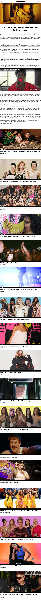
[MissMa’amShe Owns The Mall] (20, 470)
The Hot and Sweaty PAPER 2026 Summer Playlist (14, 319)
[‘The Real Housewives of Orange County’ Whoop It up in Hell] (20, 526)
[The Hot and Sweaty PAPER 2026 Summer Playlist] (20, 307)
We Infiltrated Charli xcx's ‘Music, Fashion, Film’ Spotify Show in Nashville (18, 290)
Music (2, 287)
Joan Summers (3, 540)
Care (20, 25)
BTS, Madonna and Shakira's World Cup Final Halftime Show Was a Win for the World (19, 511)
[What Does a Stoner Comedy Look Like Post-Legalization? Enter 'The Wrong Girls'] (20, 139)
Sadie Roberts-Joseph (13, 60)
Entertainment (3, 149)
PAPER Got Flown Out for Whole (9, 263)
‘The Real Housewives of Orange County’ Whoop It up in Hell (17, 539)
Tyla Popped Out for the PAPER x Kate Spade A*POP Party (17, 346)
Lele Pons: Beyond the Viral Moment (10, 372)
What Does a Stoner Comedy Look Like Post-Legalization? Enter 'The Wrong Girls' (20, 152)
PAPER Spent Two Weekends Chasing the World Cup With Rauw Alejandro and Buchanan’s (18, 595)
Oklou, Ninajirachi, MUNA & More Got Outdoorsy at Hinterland (18, 181)
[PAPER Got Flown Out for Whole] (20, 250)
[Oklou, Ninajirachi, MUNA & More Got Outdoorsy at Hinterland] (20, 169)
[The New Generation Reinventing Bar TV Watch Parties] (20, 195)
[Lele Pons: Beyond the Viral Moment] (20, 360)
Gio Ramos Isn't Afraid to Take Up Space (11, 566)
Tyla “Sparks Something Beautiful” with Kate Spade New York (18, 236)
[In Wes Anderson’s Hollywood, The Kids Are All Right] (20, 388)
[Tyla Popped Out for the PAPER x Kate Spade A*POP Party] (20, 333)
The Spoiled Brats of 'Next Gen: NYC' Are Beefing (14, 429)
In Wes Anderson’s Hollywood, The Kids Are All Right (15, 401)
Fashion (2, 344)
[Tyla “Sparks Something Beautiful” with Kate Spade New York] (20, 224)
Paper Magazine (3, 597)
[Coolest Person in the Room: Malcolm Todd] (20, 443)
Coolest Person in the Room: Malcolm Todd (12, 456)
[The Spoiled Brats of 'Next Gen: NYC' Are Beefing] (20, 416)
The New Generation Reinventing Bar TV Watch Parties (16, 208)
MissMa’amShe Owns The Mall (9, 482)
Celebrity (2, 592)
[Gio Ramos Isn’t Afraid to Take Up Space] (20, 553)
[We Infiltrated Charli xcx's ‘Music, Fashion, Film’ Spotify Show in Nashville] (20, 277)
